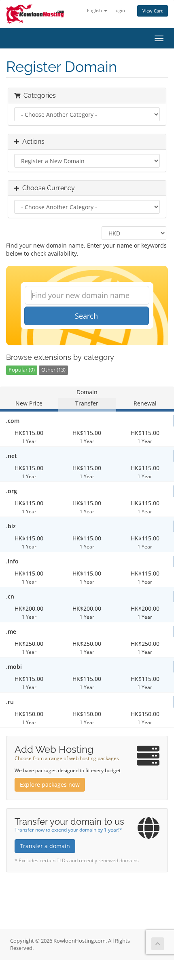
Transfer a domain (45, 846)
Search (86, 316)
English (95, 10)
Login (119, 10)
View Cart (152, 11)
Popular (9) (21, 369)
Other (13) (53, 369)
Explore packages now (50, 784)
